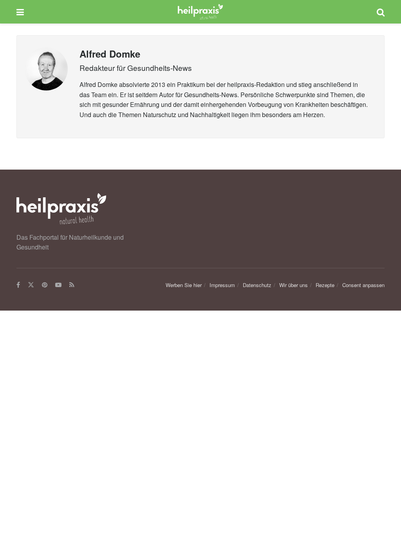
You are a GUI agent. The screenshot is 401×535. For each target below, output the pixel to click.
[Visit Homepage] (200, 12)
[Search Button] (381, 11)
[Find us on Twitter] (31, 285)
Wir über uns (293, 285)
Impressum (222, 285)
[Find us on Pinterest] (44, 285)
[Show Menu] (20, 11)
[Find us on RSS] (71, 285)
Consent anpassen (363, 285)
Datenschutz (257, 285)
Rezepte (325, 285)
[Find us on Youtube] (58, 285)
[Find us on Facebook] (18, 285)
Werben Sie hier (184, 285)
